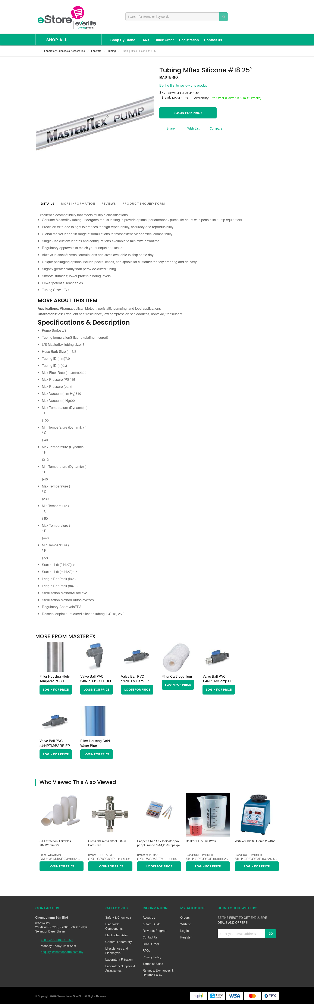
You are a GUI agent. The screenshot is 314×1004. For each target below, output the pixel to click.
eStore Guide (152, 924)
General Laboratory (118, 942)
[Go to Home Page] (36, 51)
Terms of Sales (153, 964)
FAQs (145, 39)
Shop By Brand (122, 39)
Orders (185, 917)
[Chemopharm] (66, 17)
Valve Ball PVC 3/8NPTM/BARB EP (55, 743)
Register (186, 937)
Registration (189, 39)
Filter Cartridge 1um (177, 676)
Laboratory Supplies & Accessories (64, 51)
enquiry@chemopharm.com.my (62, 952)
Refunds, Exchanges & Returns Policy (158, 972)
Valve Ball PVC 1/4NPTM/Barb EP (135, 679)
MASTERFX (169, 77)
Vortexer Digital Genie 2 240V (255, 841)
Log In (184, 930)
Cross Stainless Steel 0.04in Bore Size (107, 843)
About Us (149, 917)
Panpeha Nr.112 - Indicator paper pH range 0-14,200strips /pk (158, 843)
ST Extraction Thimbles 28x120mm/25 (55, 843)
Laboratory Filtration (119, 959)
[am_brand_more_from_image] (54, 670)
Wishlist (185, 924)
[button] (190, 128)
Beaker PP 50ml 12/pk (201, 841)
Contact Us (213, 39)
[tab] (48, 203)
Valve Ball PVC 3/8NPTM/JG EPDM (95, 679)
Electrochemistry (116, 935)
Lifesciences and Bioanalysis (116, 950)
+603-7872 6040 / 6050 (57, 940)
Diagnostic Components (114, 926)
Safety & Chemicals (118, 917)
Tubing (112, 51)
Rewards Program (155, 930)
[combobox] (176, 16)
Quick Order (164, 39)
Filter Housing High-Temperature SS (55, 679)
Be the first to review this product (183, 85)
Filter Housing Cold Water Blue (95, 743)
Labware (96, 51)
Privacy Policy (152, 957)
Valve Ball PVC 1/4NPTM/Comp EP (217, 679)
